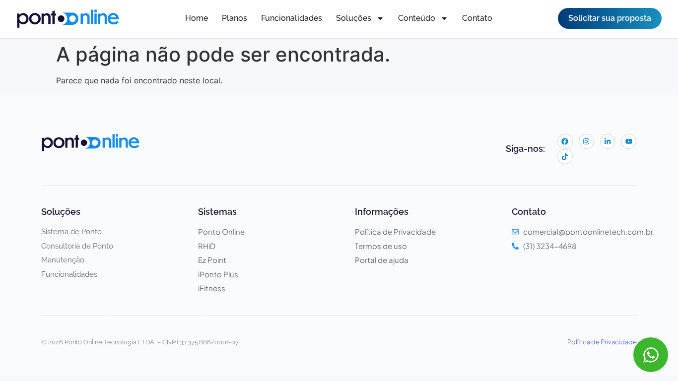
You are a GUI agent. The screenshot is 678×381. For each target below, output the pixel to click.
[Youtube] (628, 141)
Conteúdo (416, 18)
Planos (234, 18)
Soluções (353, 18)
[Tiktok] (565, 156)
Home (196, 18)
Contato (477, 18)
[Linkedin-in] (607, 141)
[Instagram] (586, 141)
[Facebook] (565, 141)
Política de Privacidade (602, 342)
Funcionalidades (291, 18)
